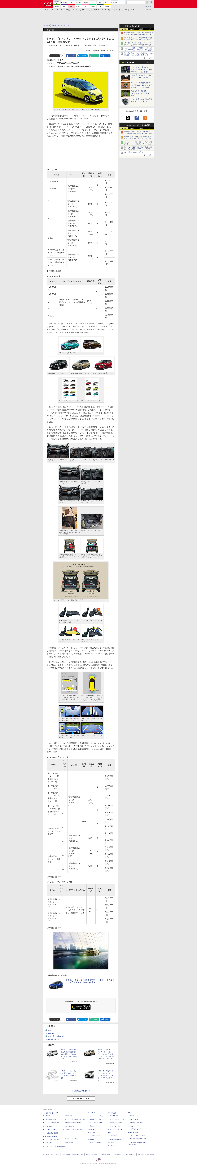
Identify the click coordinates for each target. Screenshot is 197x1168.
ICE (129, 1113)
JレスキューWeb (115, 1126)
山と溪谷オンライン (96, 1132)
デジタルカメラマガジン (53, 1139)
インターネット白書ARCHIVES (55, 1146)
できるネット (49, 1143)
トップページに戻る (81, 1098)
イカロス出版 (112, 1113)
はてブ (84, 56)
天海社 (132, 1116)
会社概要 (118, 1154)
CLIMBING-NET (95, 1136)
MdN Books (113, 1136)
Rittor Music (92, 1113)
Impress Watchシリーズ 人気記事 (137, 125)
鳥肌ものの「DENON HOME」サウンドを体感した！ (140, 93)
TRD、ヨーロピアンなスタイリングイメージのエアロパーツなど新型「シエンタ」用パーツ (106, 1075)
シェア (73, 56)
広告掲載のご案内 (77, 1154)
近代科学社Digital (95, 1142)
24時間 (132, 29)
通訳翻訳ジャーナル (116, 1123)
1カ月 (149, 29)
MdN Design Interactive (117, 1139)
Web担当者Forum (50, 1119)
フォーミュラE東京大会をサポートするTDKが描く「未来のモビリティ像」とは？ (141, 69)
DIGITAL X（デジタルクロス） (74, 1129)
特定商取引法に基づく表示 (146, 1154)
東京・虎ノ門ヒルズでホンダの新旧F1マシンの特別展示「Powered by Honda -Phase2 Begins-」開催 (138, 55)
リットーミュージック (97, 1116)
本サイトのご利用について (51, 1154)
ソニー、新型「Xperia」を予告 (133, 152)
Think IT (47, 1116)
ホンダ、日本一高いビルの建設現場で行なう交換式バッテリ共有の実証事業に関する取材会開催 (138, 40)
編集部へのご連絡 (91, 1154)
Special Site (129, 62)
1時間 (124, 29)
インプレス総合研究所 (52, 1123)
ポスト (56, 56)
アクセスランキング (132, 26)
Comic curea (134, 1119)
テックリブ (111, 1143)
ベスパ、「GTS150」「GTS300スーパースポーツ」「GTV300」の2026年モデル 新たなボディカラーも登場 (138, 50)
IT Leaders (48, 1126)
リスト (63, 56)
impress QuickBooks (136, 1123)
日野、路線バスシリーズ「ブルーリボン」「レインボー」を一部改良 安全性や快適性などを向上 (138, 45)
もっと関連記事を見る (80, 1091)
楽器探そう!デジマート (97, 1119)
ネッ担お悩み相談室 (51, 1133)
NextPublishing (69, 1142)
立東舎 (92, 1126)
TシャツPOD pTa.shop (137, 1135)
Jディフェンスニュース (117, 1119)
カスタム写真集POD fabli (138, 1139)
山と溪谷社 (91, 1129)
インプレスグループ (129, 1154)
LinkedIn (107, 56)
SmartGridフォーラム (71, 1116)
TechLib (112, 1145)
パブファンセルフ (135, 1129)
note (95, 56)
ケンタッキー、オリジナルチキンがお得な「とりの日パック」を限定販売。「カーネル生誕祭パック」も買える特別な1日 (138, 144)
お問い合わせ (66, 1154)
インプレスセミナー (71, 1126)
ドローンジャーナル (51, 1129)
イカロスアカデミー (116, 1129)
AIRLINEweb (114, 1116)
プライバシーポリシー (106, 1154)
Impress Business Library (72, 1123)
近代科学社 (91, 1139)
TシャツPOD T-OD (96, 1123)
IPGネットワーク (133, 1132)
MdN (109, 1133)
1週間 (141, 29)
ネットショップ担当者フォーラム (75, 1119)
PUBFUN (130, 1126)
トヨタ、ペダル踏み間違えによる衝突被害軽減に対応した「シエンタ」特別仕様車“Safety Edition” (69, 1054)
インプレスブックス (71, 1139)
